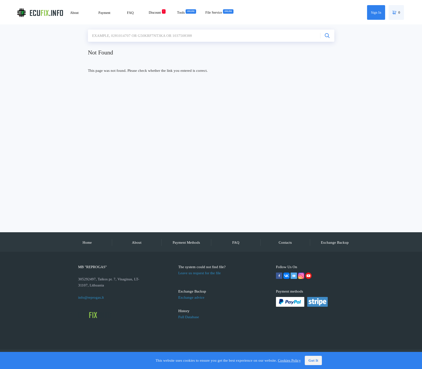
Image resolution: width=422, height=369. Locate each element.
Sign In (376, 12)
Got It (313, 360)
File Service (218, 12)
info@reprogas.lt (91, 297)
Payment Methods (186, 242)
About (74, 13)
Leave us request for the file (199, 273)
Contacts (285, 242)
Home (87, 242)
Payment (104, 13)
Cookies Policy (289, 360)
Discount (156, 12)
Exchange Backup (335, 242)
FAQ (130, 13)
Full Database (188, 317)
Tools (186, 12)
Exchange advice (191, 297)
